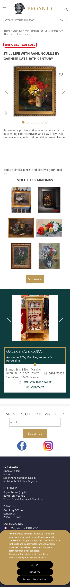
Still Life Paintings (49, 30)
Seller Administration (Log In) (19, 477)
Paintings (34, 30)
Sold (34, 91)
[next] (60, 318)
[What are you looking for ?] (62, 19)
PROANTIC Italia (12, 517)
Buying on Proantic (14, 495)
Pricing (7, 474)
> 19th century (21, 33)
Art (26, 30)
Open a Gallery (11, 471)
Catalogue (17, 30)
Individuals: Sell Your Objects (20, 481)
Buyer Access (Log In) (15, 492)
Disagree (35, 572)
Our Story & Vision (13, 510)
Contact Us (9, 513)
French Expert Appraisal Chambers (23, 499)
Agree (35, 564)
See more (35, 279)
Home (7, 30)
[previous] (10, 318)
